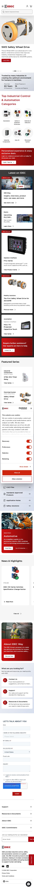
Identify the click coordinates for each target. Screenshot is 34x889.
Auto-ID (17, 140)
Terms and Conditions (8, 876)
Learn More (6, 60)
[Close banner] (31, 408)
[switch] (29, 447)
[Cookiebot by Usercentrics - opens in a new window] (20, 408)
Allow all (17, 472)
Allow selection (17, 479)
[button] (28, 884)
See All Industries (20, 548)
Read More (8, 548)
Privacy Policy (6, 873)
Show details (24, 466)
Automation (6, 121)
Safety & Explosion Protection (17, 122)
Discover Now (9, 656)
